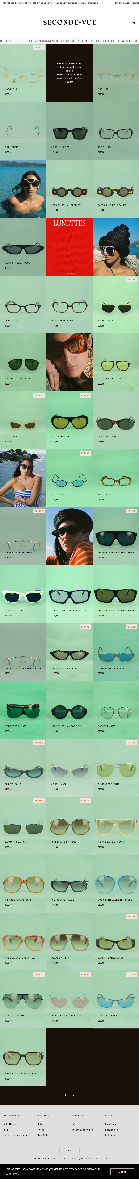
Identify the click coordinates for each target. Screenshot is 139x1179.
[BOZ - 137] (116, 73)
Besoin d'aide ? (112, 1129)
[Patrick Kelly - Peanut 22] (69, 189)
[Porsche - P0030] (116, 420)
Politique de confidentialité (89, 1159)
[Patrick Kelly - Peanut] (116, 189)
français (68, 1151)
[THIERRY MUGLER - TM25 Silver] (23, 652)
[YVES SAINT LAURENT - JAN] (23, 1057)
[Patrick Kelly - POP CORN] (69, 710)
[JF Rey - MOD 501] (69, 131)
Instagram (110, 1135)
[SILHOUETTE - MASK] (69, 884)
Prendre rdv (110, 1124)
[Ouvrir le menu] (9, 22)
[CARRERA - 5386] (116, 710)
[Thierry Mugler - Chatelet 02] (69, 594)
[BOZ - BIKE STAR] (23, 594)
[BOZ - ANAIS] (23, 131)
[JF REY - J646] (116, 131)
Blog (6, 1129)
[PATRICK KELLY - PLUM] (23, 247)
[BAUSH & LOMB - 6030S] (116, 362)
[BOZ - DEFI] (116, 478)
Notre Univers (10, 1124)
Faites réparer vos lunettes (16, 1135)
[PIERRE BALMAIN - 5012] (23, 884)
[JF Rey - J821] (69, 768)
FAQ (73, 1124)
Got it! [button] (122, 1171)
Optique (41, 1124)
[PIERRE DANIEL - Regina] (116, 826)
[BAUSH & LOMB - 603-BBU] (23, 362)
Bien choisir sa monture (82, 1129)
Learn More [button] (12, 1173)
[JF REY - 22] (23, 305)
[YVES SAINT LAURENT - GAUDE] (116, 884)
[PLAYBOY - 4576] (69, 942)
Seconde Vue (42, 1159)
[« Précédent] (54, 1094)
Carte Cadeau (43, 1135)
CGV (63, 1159)
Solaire (40, 1129)
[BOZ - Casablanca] (69, 305)
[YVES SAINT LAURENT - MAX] (23, 942)
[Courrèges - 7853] (23, 710)
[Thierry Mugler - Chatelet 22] (116, 594)
